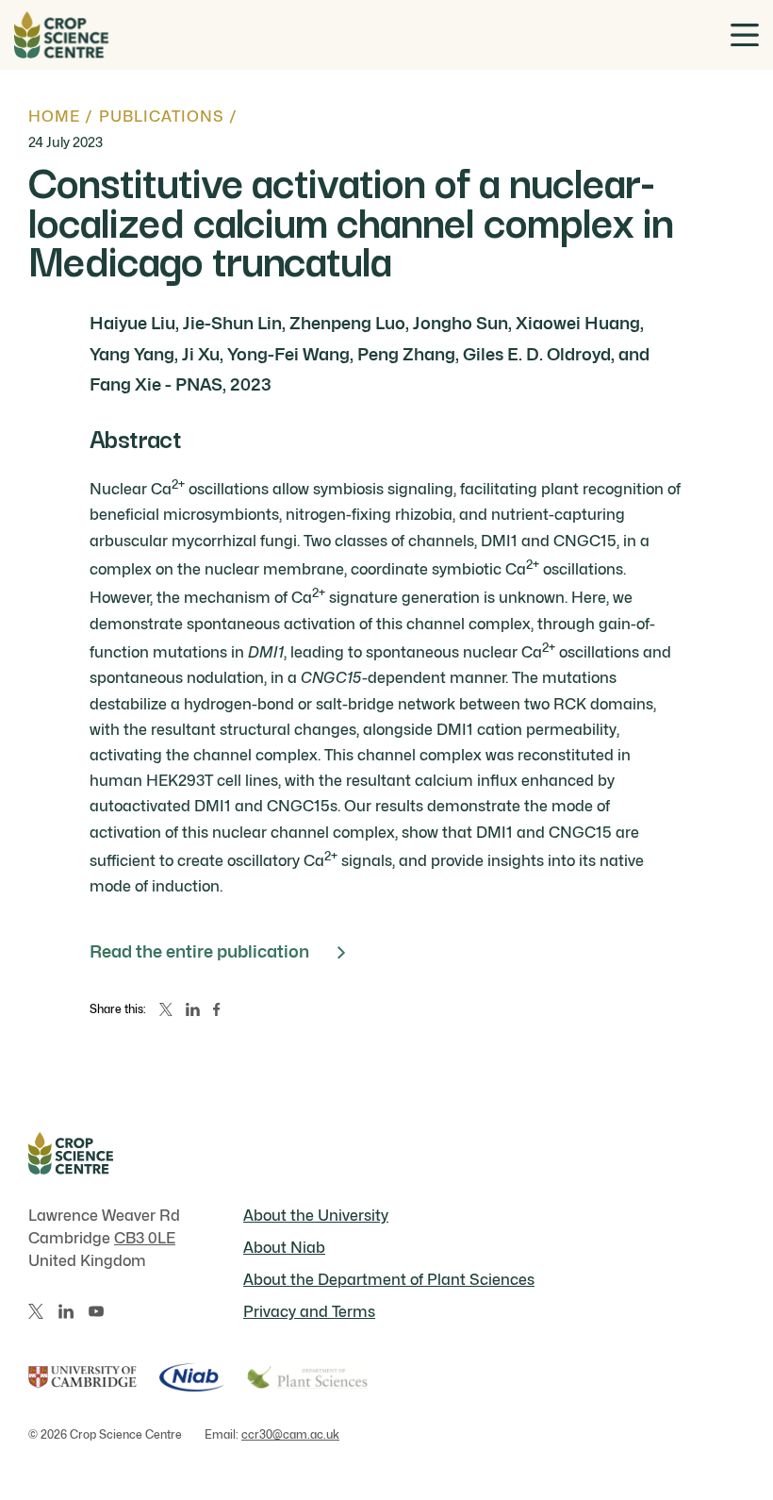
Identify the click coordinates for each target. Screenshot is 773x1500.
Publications (162, 116)
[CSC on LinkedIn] (66, 1311)
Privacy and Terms (309, 1312)
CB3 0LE (144, 1238)
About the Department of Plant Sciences (389, 1280)
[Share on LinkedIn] (193, 1009)
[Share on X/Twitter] (166, 1009)
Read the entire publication (199, 951)
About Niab (284, 1248)
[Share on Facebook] (216, 1009)
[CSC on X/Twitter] (35, 1311)
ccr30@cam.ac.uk (290, 1434)
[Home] (61, 34)
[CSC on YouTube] (96, 1311)
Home (54, 116)
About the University (315, 1216)
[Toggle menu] (745, 35)
